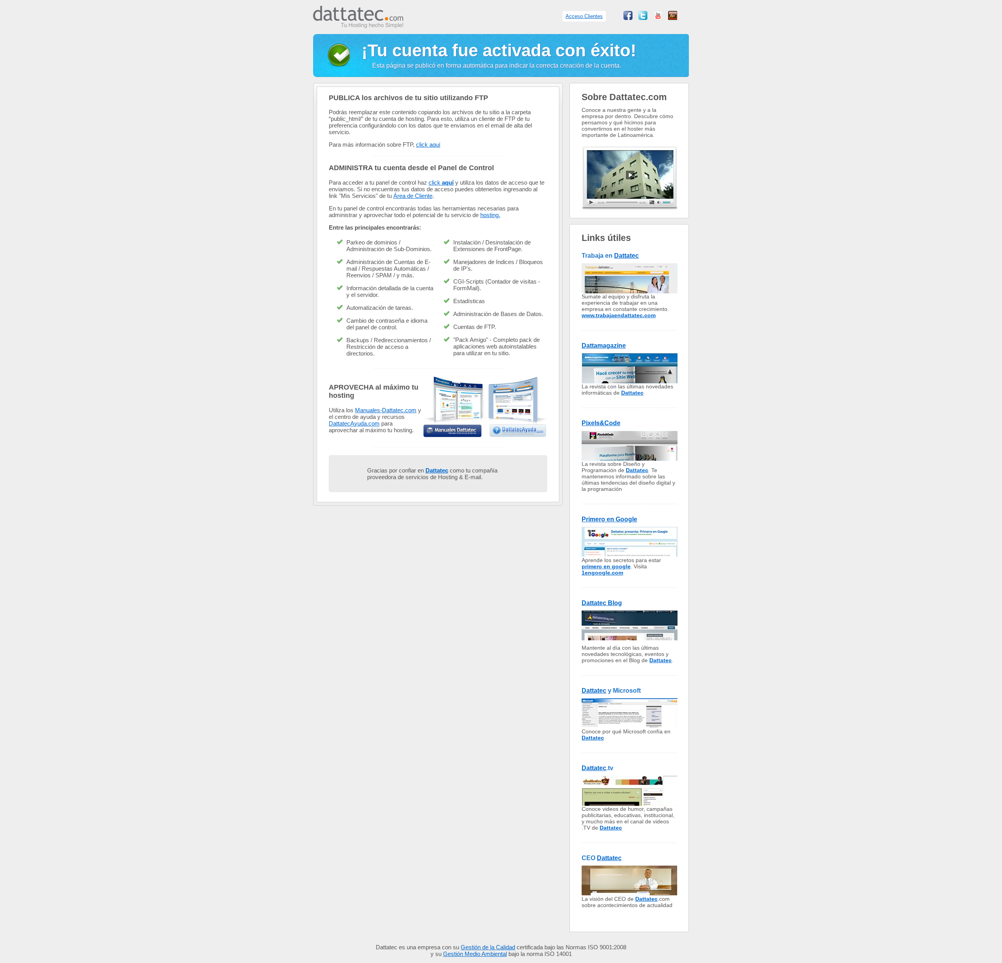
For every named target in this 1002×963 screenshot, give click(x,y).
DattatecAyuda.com (354, 423)
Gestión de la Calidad (488, 947)
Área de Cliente (413, 195)
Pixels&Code (601, 423)
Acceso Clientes (584, 16)
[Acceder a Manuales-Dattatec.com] (452, 430)
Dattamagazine (604, 345)
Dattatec (626, 255)
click (441, 182)
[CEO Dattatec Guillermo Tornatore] (630, 893)
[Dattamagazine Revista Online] (630, 381)
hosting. (490, 215)
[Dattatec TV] (672, 17)
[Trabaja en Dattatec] (630, 291)
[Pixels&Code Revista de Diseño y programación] (630, 458)
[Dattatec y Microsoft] (630, 726)
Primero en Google (609, 519)
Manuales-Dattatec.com (385, 410)
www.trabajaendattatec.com (619, 315)
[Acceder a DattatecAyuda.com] (518, 430)
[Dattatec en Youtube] (657, 17)
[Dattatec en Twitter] (642, 17)
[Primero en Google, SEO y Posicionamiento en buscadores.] (630, 555)
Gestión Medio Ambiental (475, 953)
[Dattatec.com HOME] (358, 24)
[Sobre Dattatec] (630, 215)
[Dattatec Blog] (630, 638)
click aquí (428, 144)
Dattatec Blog (602, 603)
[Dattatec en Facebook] (628, 17)
